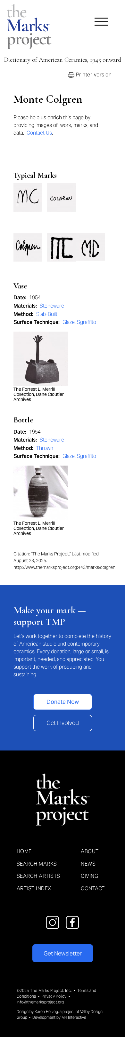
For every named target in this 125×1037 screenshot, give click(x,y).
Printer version (93, 74)
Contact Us (39, 133)
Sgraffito (86, 322)
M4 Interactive (74, 1017)
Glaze (69, 322)
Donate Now (62, 701)
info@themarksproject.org (40, 1002)
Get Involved (62, 723)
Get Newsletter (63, 953)
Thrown (44, 448)
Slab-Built (46, 314)
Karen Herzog (46, 1011)
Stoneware (52, 305)
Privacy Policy (54, 996)
